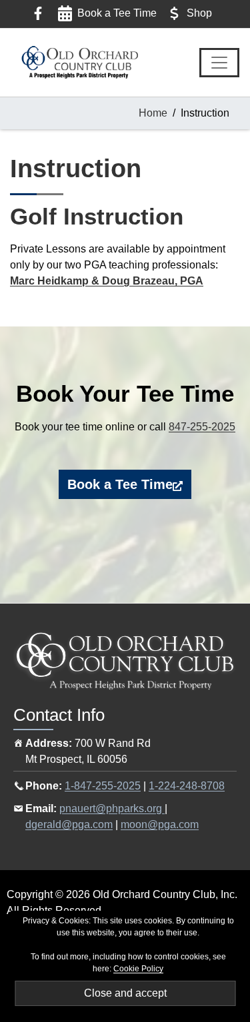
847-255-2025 (202, 426)
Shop (199, 13)
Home (153, 113)
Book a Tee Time (117, 13)
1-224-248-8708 (187, 785)
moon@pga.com (160, 824)
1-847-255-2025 (103, 785)
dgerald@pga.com (69, 824)
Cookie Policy (138, 968)
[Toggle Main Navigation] (219, 62)
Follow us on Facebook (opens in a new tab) (38, 13)
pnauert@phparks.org (112, 808)
